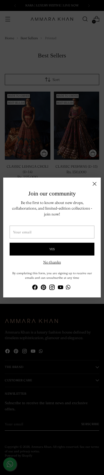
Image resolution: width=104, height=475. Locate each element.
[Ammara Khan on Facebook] (35, 288)
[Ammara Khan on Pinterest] (43, 288)
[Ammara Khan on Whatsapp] (68, 288)
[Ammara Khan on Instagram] (52, 288)
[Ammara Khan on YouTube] (60, 288)
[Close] (94, 184)
